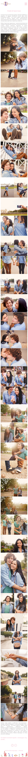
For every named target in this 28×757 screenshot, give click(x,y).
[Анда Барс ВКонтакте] (12, 746)
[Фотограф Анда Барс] (6, 5)
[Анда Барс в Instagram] (15, 746)
